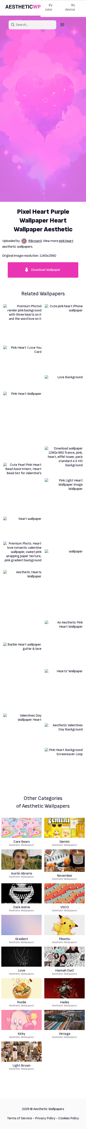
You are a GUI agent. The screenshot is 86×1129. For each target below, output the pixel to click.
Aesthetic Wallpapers (21, 843)
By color (48, 7)
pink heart (66, 241)
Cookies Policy (68, 1118)
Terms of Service (19, 1118)
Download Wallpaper (45, 270)
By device (70, 7)
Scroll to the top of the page (74, 1120)
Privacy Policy (45, 1118)
